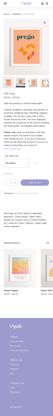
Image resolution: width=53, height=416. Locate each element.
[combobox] (17, 163)
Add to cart (35, 182)
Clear (36, 163)
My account (15, 346)
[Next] (45, 83)
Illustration (17, 14)
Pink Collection (20, 193)
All (29, 193)
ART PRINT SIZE (12, 156)
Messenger (15, 392)
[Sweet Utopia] (20, 268)
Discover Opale (17, 341)
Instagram (14, 369)
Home (6, 14)
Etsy (12, 373)
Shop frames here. (12, 148)
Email (12, 387)
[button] (44, 22)
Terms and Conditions (19, 350)
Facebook (14, 364)
